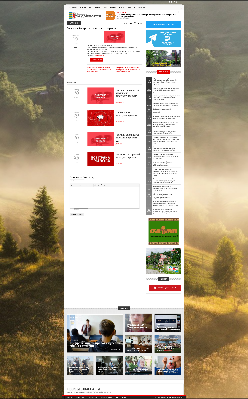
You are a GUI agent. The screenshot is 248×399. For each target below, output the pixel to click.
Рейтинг (139, 23)
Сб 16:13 (149, 156)
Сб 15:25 (149, 163)
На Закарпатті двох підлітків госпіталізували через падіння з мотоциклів (163, 111)
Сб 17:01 (149, 140)
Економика (130, 345)
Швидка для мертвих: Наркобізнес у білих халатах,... (108, 370)
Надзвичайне (73, 8)
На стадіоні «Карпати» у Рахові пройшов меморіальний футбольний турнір (166, 117)
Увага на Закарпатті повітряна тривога (127, 136)
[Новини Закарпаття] (86, 15)
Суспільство (131, 8)
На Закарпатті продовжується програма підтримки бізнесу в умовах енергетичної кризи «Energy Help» (99, 69)
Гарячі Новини (99, 55)
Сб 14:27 (149, 188)
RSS (117, 397)
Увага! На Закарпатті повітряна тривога (128, 156)
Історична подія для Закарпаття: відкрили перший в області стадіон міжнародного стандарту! (164, 163)
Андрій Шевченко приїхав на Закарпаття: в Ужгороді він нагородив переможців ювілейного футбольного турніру (147, 15)
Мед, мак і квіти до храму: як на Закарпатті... (138, 370)
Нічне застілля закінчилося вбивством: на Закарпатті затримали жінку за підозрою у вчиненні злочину (166, 180)
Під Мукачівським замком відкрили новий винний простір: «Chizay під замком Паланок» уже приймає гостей (165, 203)
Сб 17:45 (149, 131)
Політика (83, 8)
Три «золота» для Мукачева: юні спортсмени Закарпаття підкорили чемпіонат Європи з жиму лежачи (164, 148)
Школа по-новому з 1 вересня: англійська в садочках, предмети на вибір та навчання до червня (165, 131)
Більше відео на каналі (166, 288)
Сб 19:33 (149, 111)
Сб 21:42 (149, 81)
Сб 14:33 (149, 180)
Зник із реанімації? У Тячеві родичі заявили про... (137, 327)
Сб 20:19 (149, 104)
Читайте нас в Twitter (164, 24)
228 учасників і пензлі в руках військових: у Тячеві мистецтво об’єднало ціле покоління (163, 196)
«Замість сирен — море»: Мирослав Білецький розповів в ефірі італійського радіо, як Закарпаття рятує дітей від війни (166, 140)
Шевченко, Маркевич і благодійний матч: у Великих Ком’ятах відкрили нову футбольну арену (166, 97)
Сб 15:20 (149, 172)
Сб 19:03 (149, 117)
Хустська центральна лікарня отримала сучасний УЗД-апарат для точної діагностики (166, 90)
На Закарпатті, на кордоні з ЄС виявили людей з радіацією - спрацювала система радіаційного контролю (128, 69)
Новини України (80, 397)
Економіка (121, 8)
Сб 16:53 (149, 148)
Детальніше (120, 102)
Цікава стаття (97, 59)
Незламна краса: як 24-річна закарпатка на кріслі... (79, 370)
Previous (178, 12)
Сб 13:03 (149, 203)
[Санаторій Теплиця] (163, 261)
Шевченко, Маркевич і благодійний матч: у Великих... (166, 348)
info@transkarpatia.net (105, 392)
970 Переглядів (127, 23)
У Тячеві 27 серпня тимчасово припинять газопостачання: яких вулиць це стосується (166, 156)
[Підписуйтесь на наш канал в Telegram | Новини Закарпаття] (163, 38)
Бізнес (90, 8)
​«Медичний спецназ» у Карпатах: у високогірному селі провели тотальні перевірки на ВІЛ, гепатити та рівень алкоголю (165, 81)
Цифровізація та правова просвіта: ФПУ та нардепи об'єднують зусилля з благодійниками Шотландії (166, 124)
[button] (71, 185)
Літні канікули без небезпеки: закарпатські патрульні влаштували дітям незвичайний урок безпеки (165, 211)
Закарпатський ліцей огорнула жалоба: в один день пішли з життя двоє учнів (166, 104)
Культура (98, 8)
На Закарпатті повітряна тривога (126, 114)
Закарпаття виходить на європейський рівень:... (138, 349)
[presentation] (71, 185)
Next (180, 12)
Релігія (129, 367)
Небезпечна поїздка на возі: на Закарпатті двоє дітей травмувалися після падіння (165, 188)
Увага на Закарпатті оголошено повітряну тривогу (127, 92)
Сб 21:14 (149, 90)
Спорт (105, 8)
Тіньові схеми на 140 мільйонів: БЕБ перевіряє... (168, 328)
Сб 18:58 (149, 124)
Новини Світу (93, 397)
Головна (69, 397)
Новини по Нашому (106, 397)
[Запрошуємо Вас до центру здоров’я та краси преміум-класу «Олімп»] (164, 231)
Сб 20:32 (149, 97)
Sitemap (124, 397)
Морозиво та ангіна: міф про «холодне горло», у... (167, 370)
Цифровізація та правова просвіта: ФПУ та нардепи (95, 344)
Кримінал (113, 8)
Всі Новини (141, 8)
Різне (157, 367)
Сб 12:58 (149, 211)
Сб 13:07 (149, 196)
